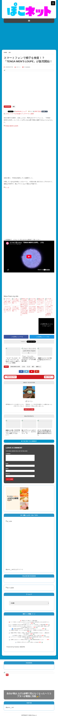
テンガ (28, 366)
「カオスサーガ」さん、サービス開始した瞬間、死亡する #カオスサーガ (7, 309)
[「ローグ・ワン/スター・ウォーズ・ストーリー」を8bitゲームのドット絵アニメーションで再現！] (13, 354)
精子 (33, 366)
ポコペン (18, 67)
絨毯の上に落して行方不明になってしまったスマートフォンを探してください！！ (40, 309)
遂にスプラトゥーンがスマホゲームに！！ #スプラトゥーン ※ (29, 431)
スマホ (23, 366)
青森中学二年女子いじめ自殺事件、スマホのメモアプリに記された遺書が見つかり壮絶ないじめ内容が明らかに (24, 310)
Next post (48, 377)
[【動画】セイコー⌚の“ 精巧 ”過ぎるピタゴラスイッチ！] (44, 354)
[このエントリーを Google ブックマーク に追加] (19, 113)
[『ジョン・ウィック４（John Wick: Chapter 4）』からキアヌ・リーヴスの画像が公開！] (29, 353)
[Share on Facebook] (21, 371)
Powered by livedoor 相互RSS (15, 647)
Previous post (11, 377)
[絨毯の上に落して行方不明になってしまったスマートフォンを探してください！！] (13, 427)
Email (7, 468)
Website (8, 473)
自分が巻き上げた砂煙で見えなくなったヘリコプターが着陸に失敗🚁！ (29, 694)
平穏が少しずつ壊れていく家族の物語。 (30, 620)
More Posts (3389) (29, 409)
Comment (8, 453)
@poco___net (10, 707)
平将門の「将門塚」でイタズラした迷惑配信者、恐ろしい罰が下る (27, 635)
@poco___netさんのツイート (14, 569)
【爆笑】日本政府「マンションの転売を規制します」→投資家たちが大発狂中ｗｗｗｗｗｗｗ (30, 630)
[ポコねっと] (29, 9)
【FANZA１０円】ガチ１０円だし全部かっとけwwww (28, 642)
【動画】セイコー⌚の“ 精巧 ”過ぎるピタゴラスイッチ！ (44, 359)
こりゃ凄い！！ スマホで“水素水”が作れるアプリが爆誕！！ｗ (15, 308)
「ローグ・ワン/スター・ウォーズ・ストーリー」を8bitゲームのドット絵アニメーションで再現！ (13, 360)
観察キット (38, 366)
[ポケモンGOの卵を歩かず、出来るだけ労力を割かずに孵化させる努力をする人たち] (44, 427)
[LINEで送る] (37, 111)
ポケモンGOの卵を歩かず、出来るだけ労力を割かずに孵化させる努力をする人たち (32, 309)
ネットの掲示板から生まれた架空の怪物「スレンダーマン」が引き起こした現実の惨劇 (27, 624)
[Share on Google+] (36, 371)
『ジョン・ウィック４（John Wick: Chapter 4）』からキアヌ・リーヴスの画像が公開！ (29, 359)
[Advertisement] (29, 35)
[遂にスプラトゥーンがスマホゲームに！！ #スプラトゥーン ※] (29, 427)
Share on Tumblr (44, 111)
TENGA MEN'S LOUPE (15, 366)
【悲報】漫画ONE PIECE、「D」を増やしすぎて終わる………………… (27, 628)
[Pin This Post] (31, 371)
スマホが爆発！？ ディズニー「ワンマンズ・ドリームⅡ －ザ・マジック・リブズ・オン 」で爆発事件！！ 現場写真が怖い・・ (49, 311)
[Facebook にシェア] (20, 111)
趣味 (14, 106)
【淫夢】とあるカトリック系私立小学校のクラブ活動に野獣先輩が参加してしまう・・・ (28, 639)
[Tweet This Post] (26, 371)
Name (7, 463)
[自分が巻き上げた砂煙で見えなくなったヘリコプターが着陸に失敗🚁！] (29, 685)
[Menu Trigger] (53, 3)
